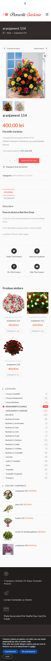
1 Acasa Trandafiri (13, 394)
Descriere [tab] (8, 192)
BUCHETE (9, 415)
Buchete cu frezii (12, 436)
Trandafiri (9, 469)
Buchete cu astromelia (15, 423)
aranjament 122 (13, 321)
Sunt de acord (10, 651)
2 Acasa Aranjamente (14, 398)
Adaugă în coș (29, 160)
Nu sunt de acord (28, 651)
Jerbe (8, 465)
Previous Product (13, 48)
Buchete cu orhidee (13, 448)
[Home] (3, 33)
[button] (45, 56)
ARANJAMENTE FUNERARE (16, 411)
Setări (7, 656)
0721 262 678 (26, 151)
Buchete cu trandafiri (14, 453)
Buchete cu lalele (12, 444)
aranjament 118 (13, 364)
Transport (10, 478)
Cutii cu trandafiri (13, 461)
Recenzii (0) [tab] (9, 198)
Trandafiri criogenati (14, 474)
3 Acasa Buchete (12, 402)
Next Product (39, 48)
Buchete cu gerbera (14, 440)
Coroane (9, 457)
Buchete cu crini (12, 432)
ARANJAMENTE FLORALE (22, 175)
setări (32, 646)
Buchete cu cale (12, 427)
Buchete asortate (12, 419)
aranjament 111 (37, 321)
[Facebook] (25, 3)
